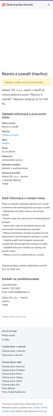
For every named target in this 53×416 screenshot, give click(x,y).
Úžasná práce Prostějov (13, 370)
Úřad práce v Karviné (12, 355)
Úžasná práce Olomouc (13, 366)
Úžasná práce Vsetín (12, 381)
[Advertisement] (26, 42)
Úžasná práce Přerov (12, 373)
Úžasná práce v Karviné (13, 351)
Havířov (6, 143)
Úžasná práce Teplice (12, 377)
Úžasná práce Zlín (10, 384)
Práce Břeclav (8, 388)
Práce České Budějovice (13, 392)
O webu (5, 339)
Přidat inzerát (8, 335)
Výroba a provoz (10, 135)
